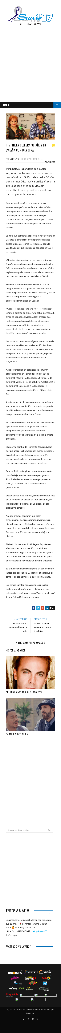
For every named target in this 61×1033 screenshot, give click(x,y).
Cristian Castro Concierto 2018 (24, 692)
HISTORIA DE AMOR (16, 650)
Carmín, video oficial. (18, 734)
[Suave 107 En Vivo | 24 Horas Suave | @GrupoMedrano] (30, 16)
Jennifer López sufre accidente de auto (18, 627)
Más (52, 608)
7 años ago (11, 935)
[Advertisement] (30, 76)
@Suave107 (15, 159)
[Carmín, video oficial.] (30, 714)
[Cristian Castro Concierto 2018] (30, 672)
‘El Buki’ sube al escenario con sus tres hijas (42, 627)
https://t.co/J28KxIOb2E (18, 931)
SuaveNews (50, 162)
